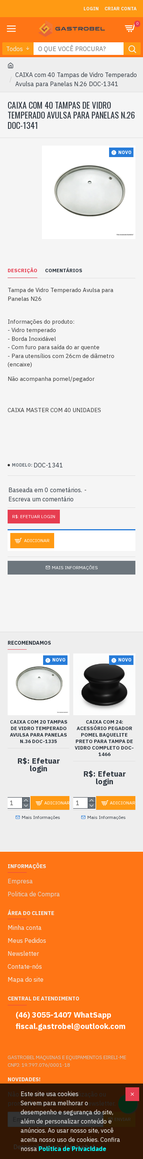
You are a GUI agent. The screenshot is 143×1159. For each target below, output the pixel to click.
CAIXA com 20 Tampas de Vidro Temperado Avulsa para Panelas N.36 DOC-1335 (38, 732)
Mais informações (75, 567)
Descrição (22, 271)
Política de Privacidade (72, 1149)
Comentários (63, 271)
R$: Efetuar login (33, 516)
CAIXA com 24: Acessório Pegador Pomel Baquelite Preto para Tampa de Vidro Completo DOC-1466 (104, 738)
